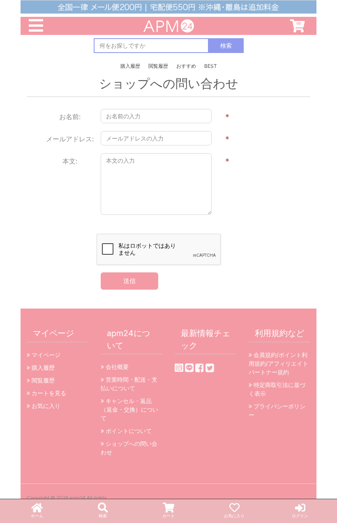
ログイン (300, 515)
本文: (69, 161)
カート (168, 515)
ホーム (37, 515)
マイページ (45, 354)
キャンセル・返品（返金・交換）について (129, 409)
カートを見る (48, 392)
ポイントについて (128, 430)
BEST (210, 66)
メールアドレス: (70, 139)
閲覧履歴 (158, 66)
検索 (103, 515)
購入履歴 (130, 66)
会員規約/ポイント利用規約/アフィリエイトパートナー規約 (278, 363)
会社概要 (116, 366)
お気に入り (234, 515)
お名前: (70, 117)
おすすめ (186, 66)
